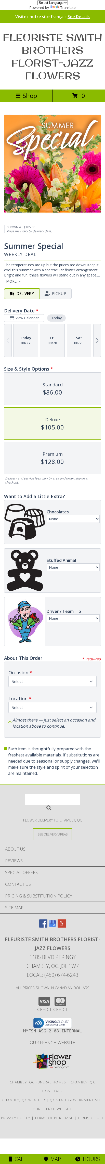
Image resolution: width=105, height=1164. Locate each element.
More (11, 281)
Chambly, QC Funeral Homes (38, 1082)
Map (54, 1159)
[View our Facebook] (43, 926)
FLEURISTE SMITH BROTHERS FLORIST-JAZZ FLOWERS (52, 56)
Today (56, 317)
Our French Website (52, 1042)
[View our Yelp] (62, 926)
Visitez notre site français (52, 16)
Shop (30, 95)
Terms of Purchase (54, 1118)
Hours (90, 1159)
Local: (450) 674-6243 (52, 974)
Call (19, 1159)
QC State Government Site (76, 1100)
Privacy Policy (15, 1118)
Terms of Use (90, 1118)
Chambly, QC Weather (23, 1100)
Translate (68, 7)
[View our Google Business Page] (52, 926)
